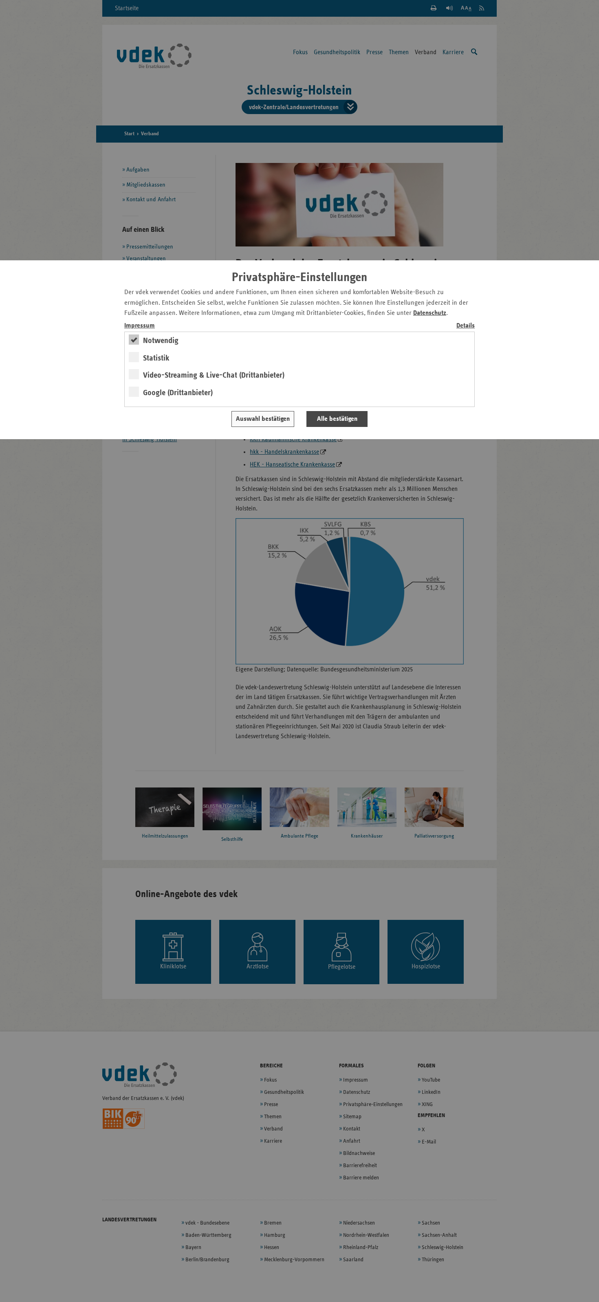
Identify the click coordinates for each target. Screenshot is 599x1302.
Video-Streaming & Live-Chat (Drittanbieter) (213, 375)
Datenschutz (429, 313)
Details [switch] (465, 325)
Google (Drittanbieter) (178, 393)
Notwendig (160, 340)
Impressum (139, 325)
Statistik (156, 358)
